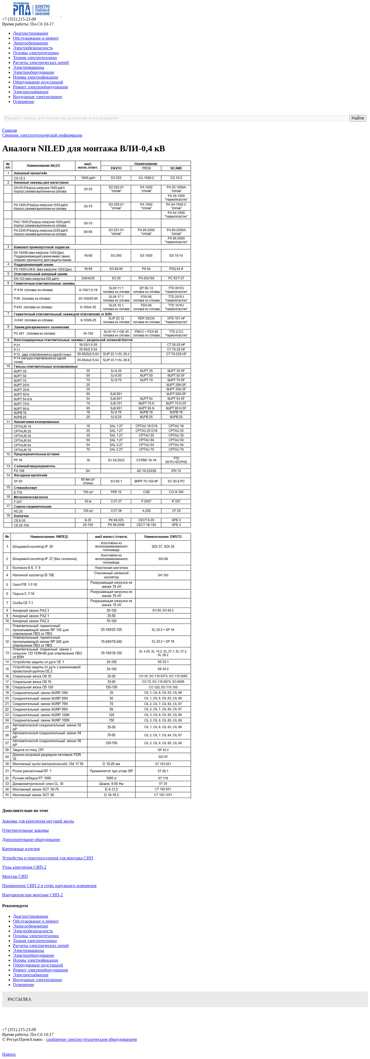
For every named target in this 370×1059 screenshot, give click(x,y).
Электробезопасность (33, 48)
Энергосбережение (30, 43)
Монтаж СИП (15, 876)
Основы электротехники (36, 52)
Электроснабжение (30, 91)
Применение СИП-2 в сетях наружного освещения (49, 885)
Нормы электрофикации (35, 77)
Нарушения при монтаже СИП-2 (32, 895)
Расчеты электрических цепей (41, 62)
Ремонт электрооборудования (40, 87)
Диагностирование (30, 33)
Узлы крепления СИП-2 (24, 867)
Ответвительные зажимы (25, 830)
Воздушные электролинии (37, 96)
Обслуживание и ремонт (36, 38)
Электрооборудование (33, 72)
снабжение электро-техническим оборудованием (91, 1039)
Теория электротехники (35, 57)
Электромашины (28, 67)
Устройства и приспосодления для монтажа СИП (47, 858)
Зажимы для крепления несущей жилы (38, 821)
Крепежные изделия (21, 848)
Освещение (23, 101)
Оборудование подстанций (38, 82)
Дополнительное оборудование (31, 839)
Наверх (9, 1054)
